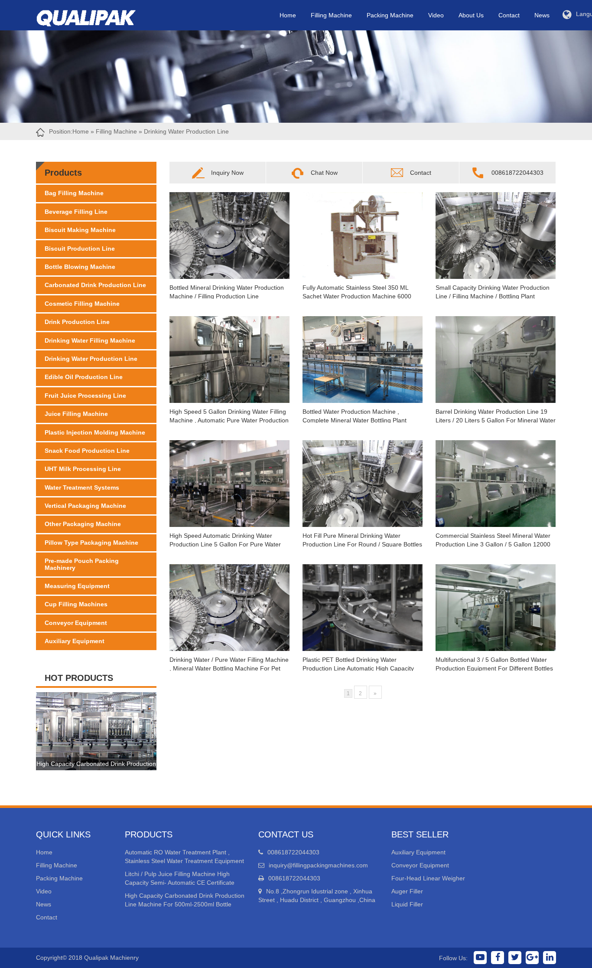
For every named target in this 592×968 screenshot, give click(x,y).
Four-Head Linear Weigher (428, 878)
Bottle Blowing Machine (80, 266)
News (542, 15)
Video (436, 15)
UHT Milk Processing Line (83, 468)
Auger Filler (407, 891)
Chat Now (324, 172)
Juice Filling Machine (76, 413)
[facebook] (497, 957)
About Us (471, 15)
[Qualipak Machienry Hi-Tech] (94, 16)
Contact (509, 15)
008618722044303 (517, 172)
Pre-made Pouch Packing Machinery (82, 564)
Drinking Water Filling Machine (90, 340)
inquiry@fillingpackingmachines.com (318, 865)
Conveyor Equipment (76, 622)
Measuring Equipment (77, 585)
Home (288, 15)
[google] (532, 957)
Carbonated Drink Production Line (95, 284)
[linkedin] (549, 957)
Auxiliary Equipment (74, 641)
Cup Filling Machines (76, 604)
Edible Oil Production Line (84, 376)
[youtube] (480, 957)
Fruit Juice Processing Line (85, 395)
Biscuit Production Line (80, 248)
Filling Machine (331, 15)
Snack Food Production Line (87, 450)
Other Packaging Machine (83, 523)
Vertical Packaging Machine (85, 505)
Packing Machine (390, 15)
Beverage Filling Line (76, 211)
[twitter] (514, 957)
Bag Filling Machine (74, 193)
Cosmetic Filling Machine (82, 303)
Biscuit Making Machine (80, 229)
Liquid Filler (407, 904)
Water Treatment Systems (82, 487)
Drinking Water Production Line (91, 358)
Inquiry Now (227, 172)
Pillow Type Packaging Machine (91, 542)
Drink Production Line (77, 321)
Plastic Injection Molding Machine (95, 432)
